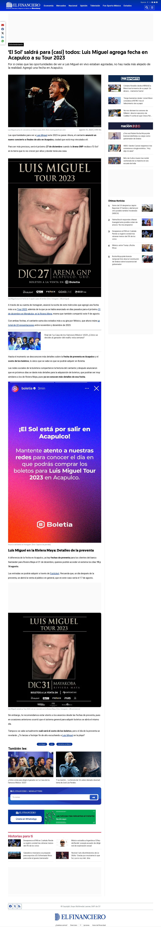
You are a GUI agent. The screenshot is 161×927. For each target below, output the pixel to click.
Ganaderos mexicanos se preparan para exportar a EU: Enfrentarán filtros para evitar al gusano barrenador (37, 855)
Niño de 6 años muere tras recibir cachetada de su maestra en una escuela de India (136, 160)
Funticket (54, 573)
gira (52, 744)
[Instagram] (153, 2)
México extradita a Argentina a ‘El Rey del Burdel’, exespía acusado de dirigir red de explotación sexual (86, 843)
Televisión (95, 5)
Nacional (73, 5)
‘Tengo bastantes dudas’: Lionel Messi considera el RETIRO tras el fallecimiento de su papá (137, 100)
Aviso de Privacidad (99, 925)
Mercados (61, 5)
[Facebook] (148, 2)
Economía (48, 5)
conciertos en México (64, 744)
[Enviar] (93, 797)
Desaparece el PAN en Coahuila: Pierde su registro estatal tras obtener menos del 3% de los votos (38, 843)
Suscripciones (84, 925)
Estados (128, 5)
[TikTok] (157, 2)
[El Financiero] (23, 5)
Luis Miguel (41, 135)
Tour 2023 (22, 309)
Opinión (83, 5)
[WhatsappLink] (52, 817)
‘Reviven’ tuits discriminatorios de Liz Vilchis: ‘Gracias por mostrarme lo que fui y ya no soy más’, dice (85, 855)
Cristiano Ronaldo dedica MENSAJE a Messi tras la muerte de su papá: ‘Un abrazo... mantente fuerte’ (137, 88)
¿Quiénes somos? (61, 925)
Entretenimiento (16, 44)
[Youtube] (155, 2)
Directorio (73, 925)
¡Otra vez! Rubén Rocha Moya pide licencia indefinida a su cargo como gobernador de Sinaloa (136, 136)
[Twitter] (150, 2)
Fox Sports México (112, 5)
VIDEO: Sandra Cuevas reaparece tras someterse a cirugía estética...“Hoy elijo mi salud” (137, 148)
